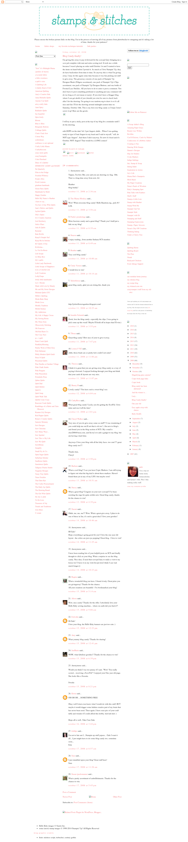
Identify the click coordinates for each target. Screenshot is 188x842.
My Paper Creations (134, 183)
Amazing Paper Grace (135, 127)
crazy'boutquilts (41, 156)
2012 (132, 345)
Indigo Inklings (133, 160)
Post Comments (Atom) (83, 802)
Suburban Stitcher (41, 458)
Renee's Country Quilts (43, 419)
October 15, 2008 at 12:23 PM (83, 628)
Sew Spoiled (39, 435)
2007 (132, 454)
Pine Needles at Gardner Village (47, 364)
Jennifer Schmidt (77, 315)
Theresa (74, 363)
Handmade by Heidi (42, 192)
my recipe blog (132, 283)
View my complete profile (136, 486)
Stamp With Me (133, 205)
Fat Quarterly (40, 169)
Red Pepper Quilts (42, 415)
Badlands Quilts (41, 110)
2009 (132, 356)
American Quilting (42, 91)
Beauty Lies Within (134, 131)
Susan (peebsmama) (79, 774)
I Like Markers (132, 157)
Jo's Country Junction (43, 218)
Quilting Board (132, 251)
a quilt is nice (40, 81)
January (135, 449)
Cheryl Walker (77, 419)
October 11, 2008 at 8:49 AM (82, 243)
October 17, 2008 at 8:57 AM (82, 748)
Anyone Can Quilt (41, 101)
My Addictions (40, 312)
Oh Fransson (40, 328)
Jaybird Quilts (40, 211)
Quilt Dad (38, 383)
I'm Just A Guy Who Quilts (45, 205)
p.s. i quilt (39, 338)
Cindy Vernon (76, 265)
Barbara (74, 466)
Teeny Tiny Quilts (41, 474)
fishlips (74, 731)
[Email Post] (65, 153)
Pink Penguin (40, 370)
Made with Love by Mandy (45, 286)
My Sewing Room (41, 318)
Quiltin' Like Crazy (42, 399)
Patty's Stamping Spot (135, 189)
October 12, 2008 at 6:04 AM (82, 393)
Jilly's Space (39, 214)
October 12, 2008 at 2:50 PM (82, 459)
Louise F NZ (76, 348)
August (135, 422)
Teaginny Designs (41, 470)
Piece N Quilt (40, 357)
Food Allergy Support (135, 264)
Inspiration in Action (134, 170)
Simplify (38, 448)
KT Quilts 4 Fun (41, 243)
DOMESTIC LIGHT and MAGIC (47, 166)
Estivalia (74, 617)
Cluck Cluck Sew (41, 133)
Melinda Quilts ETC (42, 292)
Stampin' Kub (132, 212)
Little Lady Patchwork (43, 263)
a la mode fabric (41, 75)
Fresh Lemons (40, 182)
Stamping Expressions (135, 222)
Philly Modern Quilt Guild (45, 354)
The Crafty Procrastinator (44, 484)
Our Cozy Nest (40, 334)
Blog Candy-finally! (72, 55)
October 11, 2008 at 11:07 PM (83, 378)
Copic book (136, 382)
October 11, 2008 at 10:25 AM (82, 308)
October (135, 371)
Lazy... (134, 396)
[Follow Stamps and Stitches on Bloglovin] (138, 52)
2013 (132, 341)
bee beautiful (40, 114)
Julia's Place (39, 224)
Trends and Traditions (43, 506)
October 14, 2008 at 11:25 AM (82, 542)
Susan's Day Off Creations (137, 228)
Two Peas (130, 254)
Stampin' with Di (133, 215)
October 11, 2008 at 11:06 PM (83, 356)
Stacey (74, 487)
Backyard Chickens (134, 260)
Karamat (38, 231)
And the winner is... (139, 392)
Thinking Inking (133, 231)
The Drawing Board (42, 490)
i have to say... (40, 201)
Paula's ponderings (78, 216)
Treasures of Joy (41, 503)
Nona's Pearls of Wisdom (136, 186)
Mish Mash (131, 179)
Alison (74, 598)
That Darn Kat (40, 480)
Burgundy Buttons (42, 127)
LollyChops (39, 276)
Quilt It (38, 390)
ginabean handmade (42, 185)
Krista (73, 693)
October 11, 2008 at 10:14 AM (82, 273)
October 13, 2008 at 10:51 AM (82, 480)
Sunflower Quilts (41, 461)
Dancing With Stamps (135, 147)
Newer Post (67, 796)
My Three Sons (41, 322)
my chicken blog (133, 279)
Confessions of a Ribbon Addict (139, 140)
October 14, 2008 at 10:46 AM (82, 520)
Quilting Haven (132, 247)
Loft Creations (40, 273)
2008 (132, 360)
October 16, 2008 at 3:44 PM (82, 724)
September (136, 418)
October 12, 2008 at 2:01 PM (82, 412)
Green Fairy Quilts (42, 188)
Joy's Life (130, 173)
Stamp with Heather (134, 202)
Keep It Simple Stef (42, 237)
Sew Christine (40, 428)
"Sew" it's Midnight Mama (45, 68)
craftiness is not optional (44, 143)
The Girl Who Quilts (43, 493)
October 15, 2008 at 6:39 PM (82, 658)
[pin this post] (70, 153)
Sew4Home (39, 445)
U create (38, 513)
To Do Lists (39, 500)
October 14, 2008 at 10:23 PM (83, 570)
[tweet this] (90, 153)
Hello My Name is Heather (45, 198)
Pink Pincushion (41, 374)
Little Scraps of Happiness (45, 266)
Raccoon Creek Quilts (43, 403)
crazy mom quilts (41, 153)
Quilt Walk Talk (41, 396)
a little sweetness (41, 78)
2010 (132, 353)
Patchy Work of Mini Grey (45, 348)
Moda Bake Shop (41, 299)
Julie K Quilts (40, 227)
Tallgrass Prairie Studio (43, 467)
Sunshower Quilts (41, 464)
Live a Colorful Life (42, 269)
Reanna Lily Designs (43, 412)
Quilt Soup (39, 393)
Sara (73, 755)
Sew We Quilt (40, 441)
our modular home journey (137, 276)
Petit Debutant (40, 351)
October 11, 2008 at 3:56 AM (82, 209)
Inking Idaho (132, 166)
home (37, 46)
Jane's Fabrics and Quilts (44, 208)
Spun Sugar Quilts (42, 454)
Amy (73, 635)
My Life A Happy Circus (44, 315)
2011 (132, 349)
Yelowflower (75, 280)
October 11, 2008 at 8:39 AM (82, 228)
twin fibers (39, 510)
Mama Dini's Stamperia (136, 176)
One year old (136, 403)
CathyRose (75, 400)
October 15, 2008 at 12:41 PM (83, 643)
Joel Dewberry (40, 221)
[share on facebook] (80, 153)
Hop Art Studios (133, 153)
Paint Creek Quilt (41, 341)
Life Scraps (39, 253)
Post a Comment (69, 792)
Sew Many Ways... (42, 431)
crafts (71, 156)
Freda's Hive (39, 179)
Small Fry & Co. (41, 451)
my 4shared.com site (134, 286)
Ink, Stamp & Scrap (134, 163)
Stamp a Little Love (134, 199)
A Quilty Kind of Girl (43, 88)
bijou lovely (39, 117)
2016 (132, 329)
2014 (132, 337)
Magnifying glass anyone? (141, 375)
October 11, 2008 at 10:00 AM (82, 258)
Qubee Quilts (40, 380)
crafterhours (39, 140)
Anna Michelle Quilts (43, 97)
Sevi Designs (40, 425)
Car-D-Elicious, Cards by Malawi (139, 137)
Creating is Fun (133, 144)
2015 (132, 333)
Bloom (37, 120)
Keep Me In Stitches (42, 240)
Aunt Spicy (39, 107)
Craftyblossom (40, 149)
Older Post (117, 796)
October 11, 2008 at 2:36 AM (82, 191)
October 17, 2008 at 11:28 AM (82, 767)
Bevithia (130, 134)
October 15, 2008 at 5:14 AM (82, 591)
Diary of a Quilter (41, 162)
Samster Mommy (41, 422)
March (135, 441)
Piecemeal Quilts (41, 360)
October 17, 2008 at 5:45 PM (82, 785)
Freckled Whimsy (41, 175)
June (134, 430)
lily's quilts (39, 260)
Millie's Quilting (41, 296)
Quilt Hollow (40, 387)
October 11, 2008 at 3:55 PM (82, 326)
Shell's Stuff (131, 196)
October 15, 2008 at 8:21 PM (82, 686)
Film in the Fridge (41, 172)
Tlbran (73, 333)
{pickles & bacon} (42, 71)
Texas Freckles (40, 477)
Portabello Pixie (41, 377)
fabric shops (49, 46)
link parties (91, 46)
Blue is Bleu (39, 123)
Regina (74, 577)
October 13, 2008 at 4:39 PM (82, 502)
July (134, 426)
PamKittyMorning (41, 344)
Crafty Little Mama (42, 146)
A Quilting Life (40, 84)
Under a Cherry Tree (134, 235)
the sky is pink (40, 496)
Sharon (73, 235)
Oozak (129, 257)
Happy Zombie (40, 195)
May (134, 434)
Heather (73, 250)
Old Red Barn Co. (42, 331)
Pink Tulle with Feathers (136, 192)
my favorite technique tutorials (71, 46)
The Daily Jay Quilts (42, 487)
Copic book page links (140, 378)
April (134, 437)
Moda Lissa (39, 302)
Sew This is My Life (42, 438)
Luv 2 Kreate (40, 283)
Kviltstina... (39, 247)
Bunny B (75, 385)
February (135, 445)
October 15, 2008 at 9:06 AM (82, 609)
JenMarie (75, 650)
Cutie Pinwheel (40, 159)
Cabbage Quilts (40, 130)
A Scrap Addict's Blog (135, 124)
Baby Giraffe (136, 414)
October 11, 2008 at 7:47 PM (82, 341)
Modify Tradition (41, 305)
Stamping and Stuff (134, 218)
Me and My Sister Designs (45, 289)
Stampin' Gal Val (133, 209)
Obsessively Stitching (43, 325)
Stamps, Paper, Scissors (136, 225)
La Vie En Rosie (41, 250)
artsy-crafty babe (41, 104)
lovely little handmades (43, 279)
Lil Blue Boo (40, 257)
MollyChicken (40, 308)
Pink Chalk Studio (42, 367)
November (136, 367)
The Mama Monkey (78, 198)
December (136, 364)
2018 (132, 326)
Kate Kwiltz (39, 234)
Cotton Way (39, 136)
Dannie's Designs (133, 150)
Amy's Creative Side (42, 94)
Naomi (74, 509)
